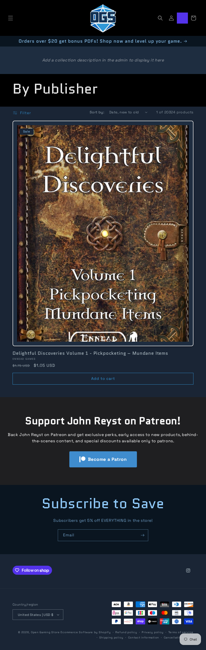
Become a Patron (107, 459)
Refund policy (126, 632)
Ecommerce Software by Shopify (86, 632)
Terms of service (180, 632)
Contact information (143, 637)
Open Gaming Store (45, 632)
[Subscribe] (142, 535)
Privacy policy (153, 632)
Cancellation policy (178, 637)
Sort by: (97, 112)
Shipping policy (111, 637)
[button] (10, 18)
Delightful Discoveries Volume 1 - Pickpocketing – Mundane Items (90, 353)
